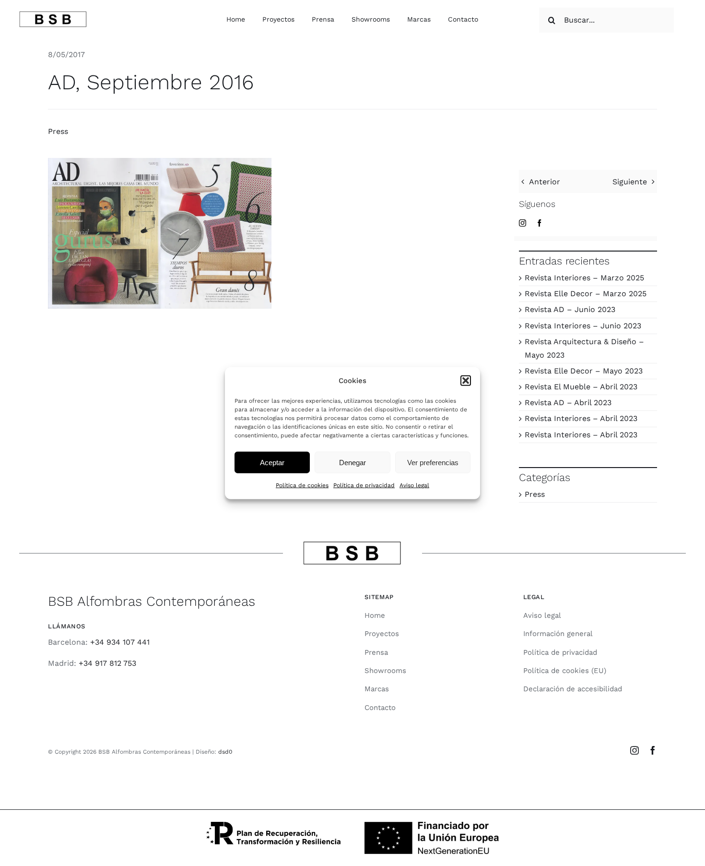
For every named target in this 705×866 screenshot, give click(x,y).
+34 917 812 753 (107, 663)
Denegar (352, 462)
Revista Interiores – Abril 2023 (581, 418)
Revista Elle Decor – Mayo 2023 (584, 370)
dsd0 (225, 751)
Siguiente (629, 181)
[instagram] (522, 223)
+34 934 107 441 (120, 642)
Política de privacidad (364, 485)
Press (58, 131)
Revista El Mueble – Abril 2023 (581, 386)
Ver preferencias (432, 462)
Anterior (544, 181)
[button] (465, 380)
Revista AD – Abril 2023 (568, 402)
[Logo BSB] (53, 14)
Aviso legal (414, 485)
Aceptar (272, 462)
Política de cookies (302, 485)
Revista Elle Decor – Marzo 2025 (585, 293)
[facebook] (539, 223)
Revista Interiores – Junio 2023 (583, 325)
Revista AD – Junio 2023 (570, 309)
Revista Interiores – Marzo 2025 (584, 277)
